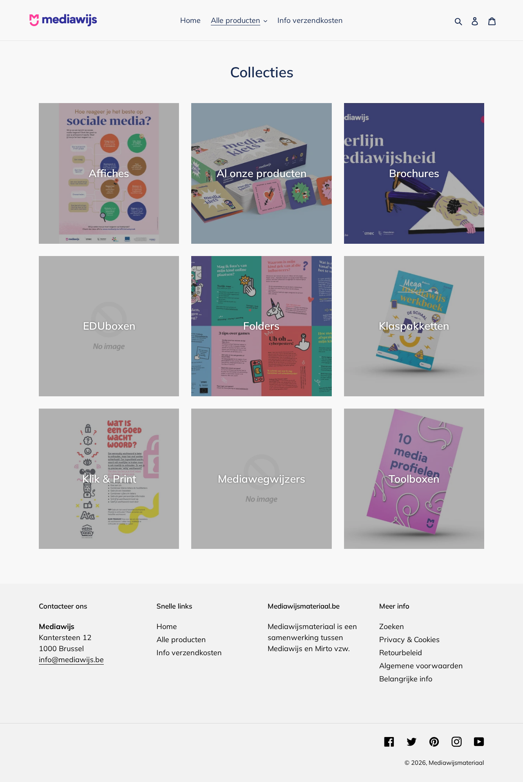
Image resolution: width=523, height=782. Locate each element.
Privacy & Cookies (409, 639)
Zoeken (391, 626)
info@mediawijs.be (71, 659)
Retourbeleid (400, 652)
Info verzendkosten (189, 652)
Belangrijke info (405, 678)
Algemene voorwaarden (421, 665)
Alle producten (181, 639)
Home (166, 626)
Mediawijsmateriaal (456, 762)
